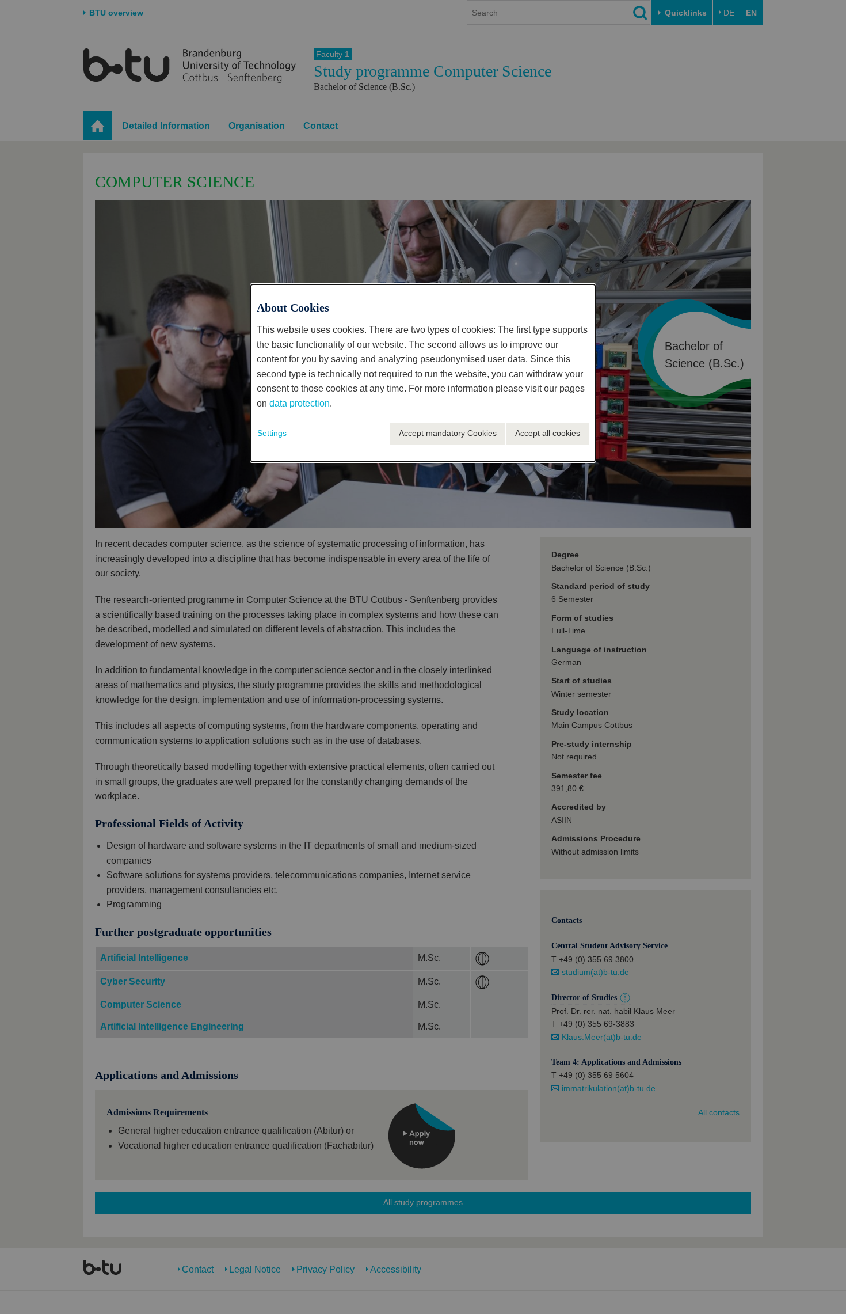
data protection (299, 403)
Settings (272, 433)
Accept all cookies (547, 433)
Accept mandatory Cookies (448, 433)
